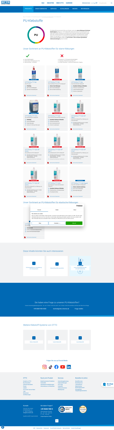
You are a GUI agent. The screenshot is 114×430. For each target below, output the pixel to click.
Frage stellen (79, 309)
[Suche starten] (111, 3)
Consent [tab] (39, 209)
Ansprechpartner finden (46, 416)
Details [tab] (57, 209)
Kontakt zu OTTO (27, 381)
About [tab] (75, 209)
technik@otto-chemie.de (61, 309)
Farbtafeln (60, 386)
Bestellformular (79, 381)
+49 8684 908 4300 (40, 309)
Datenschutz (39, 428)
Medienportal (61, 389)
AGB (34, 428)
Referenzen (85, 9)
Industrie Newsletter (28, 384)
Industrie (50, 3)
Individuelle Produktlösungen (47, 384)
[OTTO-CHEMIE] (5, 3)
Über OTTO (60, 3)
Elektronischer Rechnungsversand (79, 387)
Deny (40, 223)
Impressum (46, 428)
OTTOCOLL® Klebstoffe (47, 16)
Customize (56, 223)
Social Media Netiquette (56, 428)
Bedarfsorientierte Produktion (47, 381)
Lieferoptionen (78, 384)
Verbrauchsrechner (62, 387)
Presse (24, 386)
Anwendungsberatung (63, 381)
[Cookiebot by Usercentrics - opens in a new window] (77, 206)
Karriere (69, 3)
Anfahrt (25, 387)
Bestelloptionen (79, 382)
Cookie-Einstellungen (76, 428)
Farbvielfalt (43, 382)
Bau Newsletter (26, 382)
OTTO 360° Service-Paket (29, 389)
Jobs (24, 391)
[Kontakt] (94, 3)
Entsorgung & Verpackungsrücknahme (81, 390)
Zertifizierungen (27, 394)
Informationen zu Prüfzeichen (48, 386)
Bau (43, 3)
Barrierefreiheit (66, 428)
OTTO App (60, 384)
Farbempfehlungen (62, 382)
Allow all (74, 223)
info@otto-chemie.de (28, 412)
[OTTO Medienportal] (92, 3)
